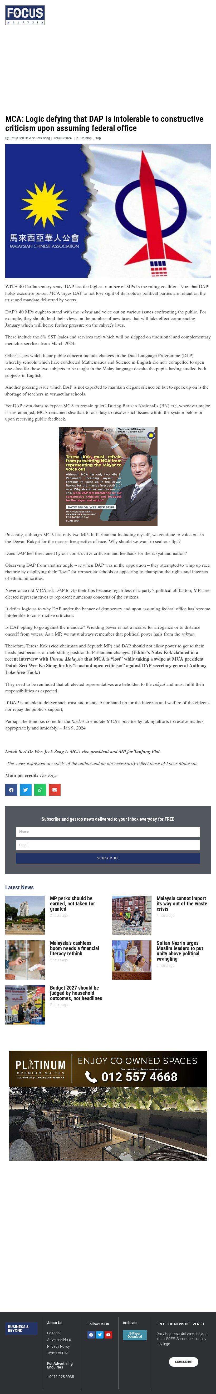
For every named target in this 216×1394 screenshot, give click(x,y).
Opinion (86, 138)
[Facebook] (91, 1335)
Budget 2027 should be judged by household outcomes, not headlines (76, 993)
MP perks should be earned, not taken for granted (72, 903)
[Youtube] (108, 1335)
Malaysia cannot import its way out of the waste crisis (182, 903)
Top (98, 138)
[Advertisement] (108, 70)
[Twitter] (100, 1335)
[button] (11, 790)
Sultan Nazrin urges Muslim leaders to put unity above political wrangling (180, 951)
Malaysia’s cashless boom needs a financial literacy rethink (74, 948)
